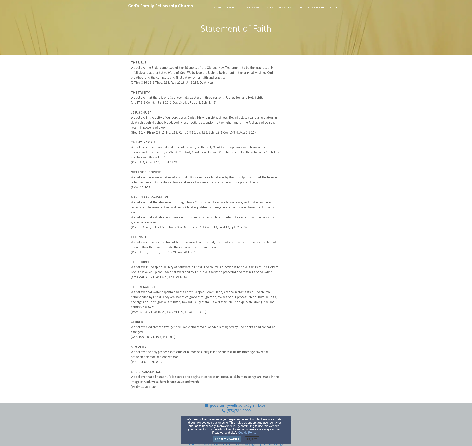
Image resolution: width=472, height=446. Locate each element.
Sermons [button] (285, 7)
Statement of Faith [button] (259, 7)
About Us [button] (233, 7)
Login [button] (334, 7)
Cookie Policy (247, 432)
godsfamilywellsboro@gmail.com (238, 405)
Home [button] (217, 7)
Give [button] (300, 7)
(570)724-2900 (239, 410)
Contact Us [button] (316, 7)
